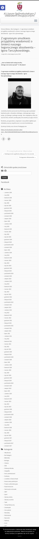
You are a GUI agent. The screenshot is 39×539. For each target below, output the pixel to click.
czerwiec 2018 (8, 422)
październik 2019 (8, 383)
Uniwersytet (7, 507)
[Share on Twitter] (9, 139)
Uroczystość (7, 510)
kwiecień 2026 (8, 198)
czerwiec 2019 (8, 393)
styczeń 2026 (7, 205)
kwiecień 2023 (8, 286)
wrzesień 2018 (8, 417)
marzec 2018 (7, 430)
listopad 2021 (8, 323)
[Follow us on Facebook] (6, 171)
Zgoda (20, 536)
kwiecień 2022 (8, 315)
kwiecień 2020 (8, 367)
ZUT (5, 526)
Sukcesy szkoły (8, 497)
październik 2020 (8, 357)
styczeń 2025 (7, 237)
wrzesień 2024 (8, 247)
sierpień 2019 (7, 388)
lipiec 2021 (7, 333)
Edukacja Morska (9, 468)
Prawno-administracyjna (11, 484)
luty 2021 (6, 346)
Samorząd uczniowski (10, 489)
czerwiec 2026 (8, 192)
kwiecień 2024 (8, 258)
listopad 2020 (8, 354)
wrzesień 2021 (8, 328)
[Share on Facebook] (4, 139)
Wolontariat (7, 515)
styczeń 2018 (7, 435)
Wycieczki (7, 518)
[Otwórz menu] (35, 20)
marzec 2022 (7, 318)
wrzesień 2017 (8, 446)
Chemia (6, 463)
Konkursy (6, 476)
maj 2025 (6, 226)
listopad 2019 (8, 380)
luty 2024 (6, 263)
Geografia (7, 471)
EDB (5, 466)
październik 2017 (8, 443)
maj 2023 (6, 284)
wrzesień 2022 (8, 305)
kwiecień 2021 (8, 341)
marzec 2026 (7, 200)
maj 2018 (6, 425)
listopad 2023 (8, 271)
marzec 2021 (7, 344)
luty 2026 (6, 203)
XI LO (5, 523)
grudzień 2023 (8, 268)
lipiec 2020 (7, 362)
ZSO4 (19, 54)
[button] (2, 7)
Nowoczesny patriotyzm (11, 481)
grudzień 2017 (8, 438)
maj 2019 (6, 396)
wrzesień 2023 (8, 276)
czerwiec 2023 (8, 281)
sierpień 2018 (7, 420)
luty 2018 (6, 433)
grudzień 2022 (8, 297)
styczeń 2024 (7, 265)
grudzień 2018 (8, 409)
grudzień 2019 (8, 378)
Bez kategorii (15, 29)
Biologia (6, 460)
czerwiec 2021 (8, 336)
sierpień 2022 (7, 307)
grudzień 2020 (8, 352)
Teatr (5, 502)
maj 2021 (6, 339)
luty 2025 (6, 234)
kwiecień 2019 (8, 399)
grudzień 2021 (8, 320)
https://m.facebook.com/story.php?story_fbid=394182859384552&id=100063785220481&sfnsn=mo (19, 132)
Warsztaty (7, 513)
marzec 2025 (7, 232)
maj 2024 (6, 255)
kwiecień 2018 (8, 427)
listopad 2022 (8, 299)
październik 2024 (8, 245)
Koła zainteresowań (9, 473)
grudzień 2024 (8, 239)
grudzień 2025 (8, 208)
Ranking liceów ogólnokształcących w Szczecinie (18, 154)
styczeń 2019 (7, 407)
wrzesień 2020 (8, 360)
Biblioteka (7, 458)
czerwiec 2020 (8, 365)
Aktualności (7, 453)
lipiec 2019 (7, 391)
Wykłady (6, 520)
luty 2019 (6, 404)
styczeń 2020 (7, 375)
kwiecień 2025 (8, 229)
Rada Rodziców (8, 486)
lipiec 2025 (7, 221)
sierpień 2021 (7, 331)
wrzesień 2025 (8, 216)
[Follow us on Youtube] (2, 171)
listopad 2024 (8, 242)
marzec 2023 (7, 289)
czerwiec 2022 (8, 310)
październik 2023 (8, 273)
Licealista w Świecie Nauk (11, 479)
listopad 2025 (8, 211)
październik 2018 (8, 414)
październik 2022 (8, 302)
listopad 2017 (8, 440)
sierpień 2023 (7, 279)
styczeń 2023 (7, 294)
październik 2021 (8, 326)
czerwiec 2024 (8, 252)
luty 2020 (6, 373)
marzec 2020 (7, 370)
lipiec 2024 (7, 250)
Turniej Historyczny (9, 505)
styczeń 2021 (7, 349)
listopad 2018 (8, 412)
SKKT (5, 492)
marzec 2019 (7, 401)
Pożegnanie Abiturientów (27, 157)
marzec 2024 (7, 260)
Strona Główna (5, 29)
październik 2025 (8, 213)
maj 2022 (6, 312)
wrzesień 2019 (8, 386)
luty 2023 (6, 292)
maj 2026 (6, 195)
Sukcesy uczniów (9, 500)
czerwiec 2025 (8, 224)
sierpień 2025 (7, 218)
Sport (5, 494)
